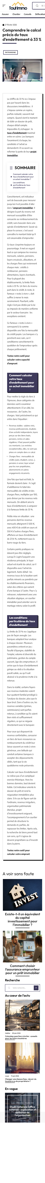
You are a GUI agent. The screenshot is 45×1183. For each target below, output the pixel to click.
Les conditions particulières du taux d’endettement (21, 185)
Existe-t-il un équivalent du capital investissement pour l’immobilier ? (22, 919)
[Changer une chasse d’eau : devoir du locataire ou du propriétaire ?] (22, 1058)
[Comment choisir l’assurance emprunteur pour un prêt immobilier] (22, 946)
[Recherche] (37, 6)
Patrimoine (10, 52)
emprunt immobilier (23, 207)
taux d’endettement (17, 132)
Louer (7, 1076)
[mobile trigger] (4, 5)
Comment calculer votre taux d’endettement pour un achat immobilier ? (23, 176)
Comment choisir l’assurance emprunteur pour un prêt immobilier (22, 969)
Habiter (7, 1033)
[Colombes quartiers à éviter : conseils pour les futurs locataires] (22, 1015)
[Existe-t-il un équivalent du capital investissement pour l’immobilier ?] (22, 895)
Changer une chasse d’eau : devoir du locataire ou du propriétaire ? (20, 1080)
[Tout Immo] (18, 5)
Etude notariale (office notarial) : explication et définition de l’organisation (22, 1111)
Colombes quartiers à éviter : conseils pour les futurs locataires (21, 1037)
